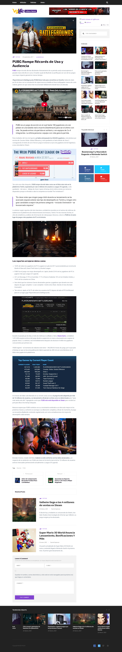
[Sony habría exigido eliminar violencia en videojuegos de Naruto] (98, 619)
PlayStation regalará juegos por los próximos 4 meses (86, 87)
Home (14, 2)
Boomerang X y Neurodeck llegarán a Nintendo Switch (86, 72)
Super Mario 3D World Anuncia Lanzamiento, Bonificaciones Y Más (57, 535)
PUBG (14, 70)
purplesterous (40, 57)
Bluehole (19, 468)
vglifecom (88, 22)
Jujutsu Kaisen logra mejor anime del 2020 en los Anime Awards (100, 116)
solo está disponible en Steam (53, 400)
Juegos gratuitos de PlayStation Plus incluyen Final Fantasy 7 (100, 58)
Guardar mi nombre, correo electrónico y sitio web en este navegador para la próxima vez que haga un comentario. (44, 576)
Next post (59, 473)
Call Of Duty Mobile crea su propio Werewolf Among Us (101, 102)
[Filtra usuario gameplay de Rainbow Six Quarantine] (23, 619)
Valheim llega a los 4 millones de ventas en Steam (56, 504)
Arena (42, 2)
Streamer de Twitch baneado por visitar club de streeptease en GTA (87, 58)
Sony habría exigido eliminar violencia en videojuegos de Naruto (87, 102)
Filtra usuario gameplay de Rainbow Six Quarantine (101, 72)
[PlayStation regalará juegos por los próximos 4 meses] (48, 619)
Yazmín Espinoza (55, 509)
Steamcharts (61, 336)
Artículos (23, 2)
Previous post (28, 473)
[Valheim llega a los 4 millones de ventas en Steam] (73, 619)
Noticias (33, 2)
